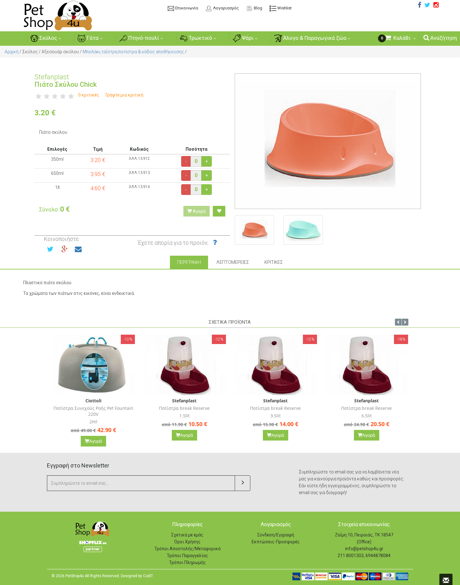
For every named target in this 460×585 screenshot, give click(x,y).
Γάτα (92, 38)
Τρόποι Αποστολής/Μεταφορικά (187, 548)
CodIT (148, 576)
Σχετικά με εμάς (187, 534)
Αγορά (199, 211)
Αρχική (11, 51)
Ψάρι (247, 38)
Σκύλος (47, 38)
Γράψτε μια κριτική (124, 94)
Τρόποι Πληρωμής (187, 562)
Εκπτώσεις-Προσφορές (276, 541)
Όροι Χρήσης (187, 541)
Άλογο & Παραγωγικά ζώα (314, 38)
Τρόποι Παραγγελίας (187, 555)
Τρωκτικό (199, 38)
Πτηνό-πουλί (143, 38)
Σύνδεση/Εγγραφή (275, 534)
